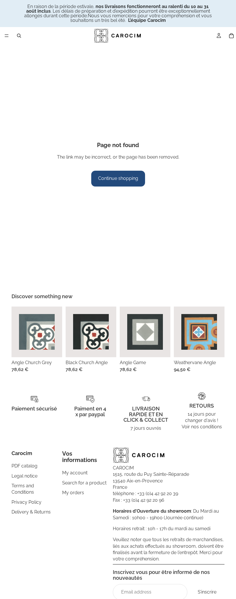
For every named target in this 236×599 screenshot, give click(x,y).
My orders (73, 492)
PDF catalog (24, 466)
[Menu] (6, 35)
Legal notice (24, 476)
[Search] (19, 35)
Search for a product (84, 483)
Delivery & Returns (31, 512)
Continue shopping (118, 178)
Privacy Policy (26, 502)
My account (74, 473)
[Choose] (53, 348)
